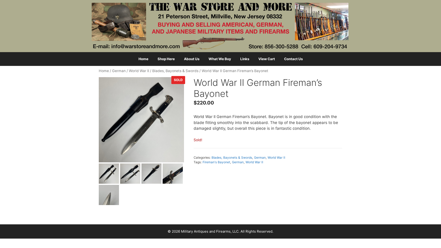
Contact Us (293, 59)
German (119, 71)
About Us (191, 59)
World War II (139, 71)
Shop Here (166, 59)
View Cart (266, 59)
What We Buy (220, 59)
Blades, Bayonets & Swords (175, 71)
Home (143, 59)
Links (244, 59)
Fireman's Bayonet (216, 162)
